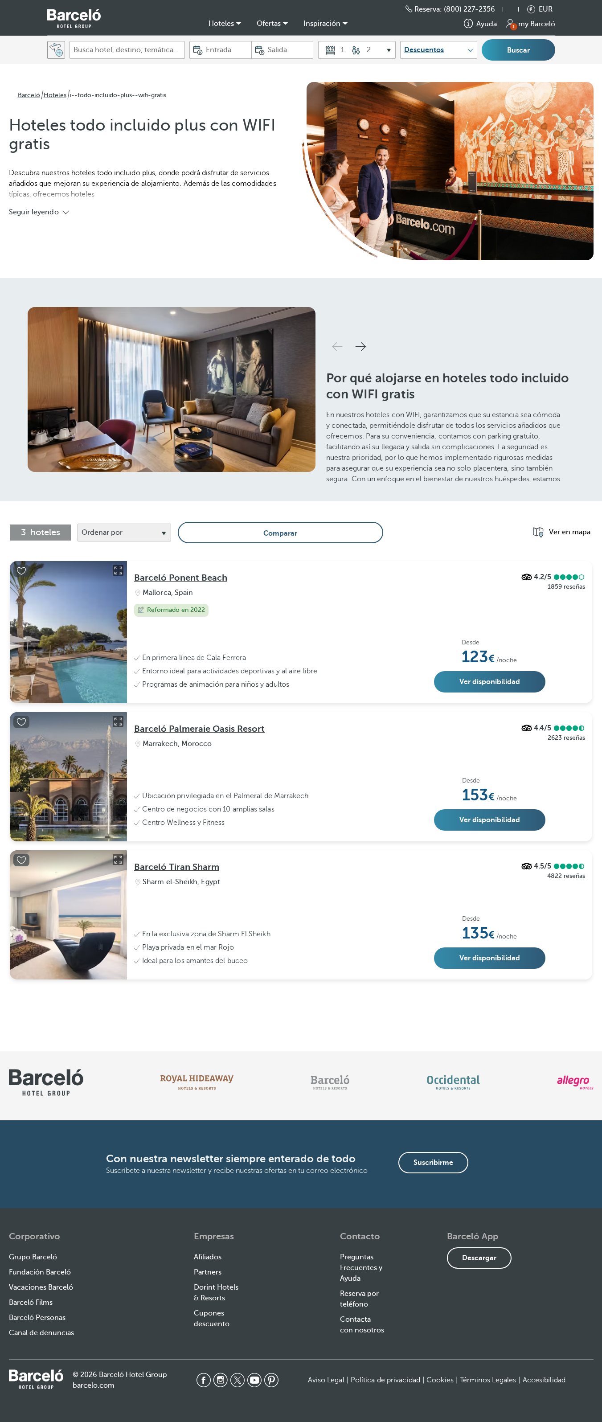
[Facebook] (204, 1380)
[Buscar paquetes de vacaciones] (56, 50)
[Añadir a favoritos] (21, 570)
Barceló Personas (37, 1318)
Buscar (518, 50)
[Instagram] (220, 1380)
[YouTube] (254, 1380)
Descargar (479, 1258)
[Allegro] (575, 1082)
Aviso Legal (326, 1380)
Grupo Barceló (33, 1257)
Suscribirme (433, 1163)
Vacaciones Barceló (41, 1287)
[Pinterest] (271, 1380)
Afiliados (207, 1257)
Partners (207, 1272)
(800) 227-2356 (469, 9)
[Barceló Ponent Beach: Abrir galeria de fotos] (118, 570)
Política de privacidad (385, 1380)
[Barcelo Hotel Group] (36, 1379)
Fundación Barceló (40, 1272)
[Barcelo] (330, 1082)
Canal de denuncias (41, 1333)
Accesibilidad (544, 1380)
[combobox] (127, 50)
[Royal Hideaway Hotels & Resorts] (196, 1082)
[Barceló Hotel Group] (74, 18)
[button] (515, 9)
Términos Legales (488, 1380)
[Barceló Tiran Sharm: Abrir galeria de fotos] (118, 859)
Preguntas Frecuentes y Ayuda (361, 1268)
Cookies (440, 1380)
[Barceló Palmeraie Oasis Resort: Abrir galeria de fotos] (118, 721)
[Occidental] (453, 1082)
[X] (237, 1380)
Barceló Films (31, 1303)
